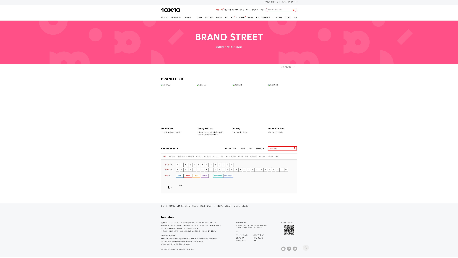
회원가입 (271, 2)
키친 (222, 156)
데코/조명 (216, 156)
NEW (180, 176)
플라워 (243, 148)
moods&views (276, 129)
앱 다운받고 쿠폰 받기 (287, 222)
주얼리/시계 (253, 156)
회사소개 (164, 206)
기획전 (241, 10)
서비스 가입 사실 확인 (208, 231)
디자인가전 (191, 156)
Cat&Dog (262, 156)
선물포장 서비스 (240, 238)
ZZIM (196, 176)
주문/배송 (283, 2)
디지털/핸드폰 (181, 156)
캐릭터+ (235, 10)
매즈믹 (180, 186)
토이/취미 (270, 156)
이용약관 (180, 206)
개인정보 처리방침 (191, 206)
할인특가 (255, 10)
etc (286, 169)
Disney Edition (205, 129)
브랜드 (262, 10)
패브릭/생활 (207, 156)
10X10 (170, 10)
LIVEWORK (167, 129)
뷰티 (246, 156)
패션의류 (233, 156)
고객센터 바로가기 (241, 222)
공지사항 (237, 206)
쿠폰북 (255, 241)
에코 (250, 148)
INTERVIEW (228, 176)
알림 (278, 2)
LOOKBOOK (218, 176)
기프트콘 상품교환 (258, 235)
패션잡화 (240, 156)
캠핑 (277, 156)
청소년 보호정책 (205, 206)
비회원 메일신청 (258, 238)
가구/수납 (199, 156)
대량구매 (227, 10)
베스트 (247, 10)
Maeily (236, 129)
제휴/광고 (228, 206)
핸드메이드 (260, 148)
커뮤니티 (219, 10)
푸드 (227, 156)
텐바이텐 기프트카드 (242, 235)
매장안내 (245, 206)
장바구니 (292, 2)
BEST (188, 176)
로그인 (266, 2)
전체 (164, 156)
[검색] (293, 10)
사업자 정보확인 (214, 225)
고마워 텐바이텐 (240, 241)
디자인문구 (172, 156)
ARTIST (205, 176)
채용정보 (172, 206)
